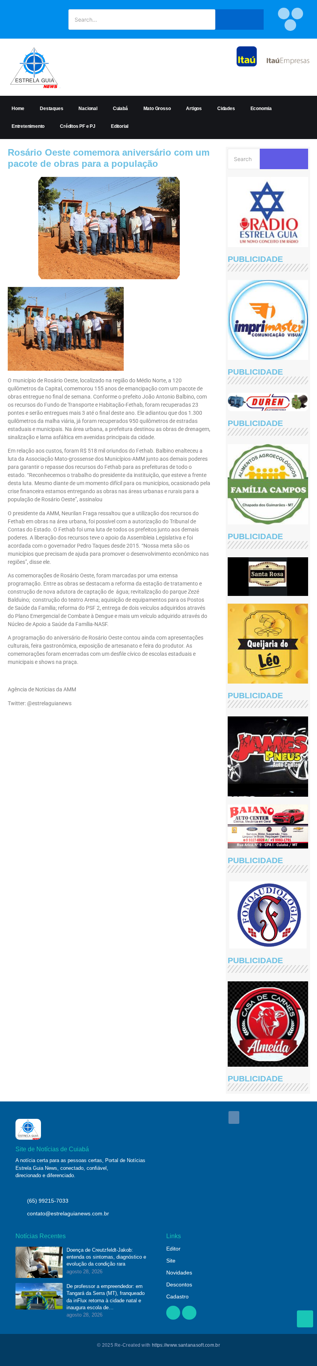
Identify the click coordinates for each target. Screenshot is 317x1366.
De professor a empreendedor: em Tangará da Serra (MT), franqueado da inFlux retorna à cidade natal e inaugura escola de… (105, 1296)
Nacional (87, 108)
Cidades (226, 108)
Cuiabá (120, 108)
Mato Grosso (157, 108)
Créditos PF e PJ (77, 126)
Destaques (51, 108)
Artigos (194, 108)
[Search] (239, 19)
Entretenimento (28, 126)
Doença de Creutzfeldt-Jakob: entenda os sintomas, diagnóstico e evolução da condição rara (106, 1257)
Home (18, 108)
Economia (261, 108)
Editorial (119, 126)
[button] (233, 1117)
